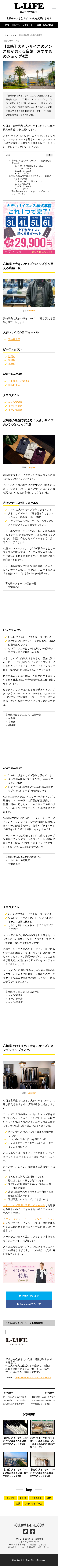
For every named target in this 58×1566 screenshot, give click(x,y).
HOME (18, 1539)
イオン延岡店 (15, 406)
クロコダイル (23, 173)
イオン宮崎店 (15, 402)
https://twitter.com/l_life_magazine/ (33, 1377)
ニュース (16, 25)
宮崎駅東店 (14, 385)
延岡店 (11, 356)
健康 (49, 1498)
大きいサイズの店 (33, 1503)
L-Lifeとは (28, 1539)
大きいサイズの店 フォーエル (30, 166)
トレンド (11, 1498)
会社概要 (39, 1539)
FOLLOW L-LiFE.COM (29, 1525)
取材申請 (31, 1547)
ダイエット (36, 1498)
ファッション (28, 25)
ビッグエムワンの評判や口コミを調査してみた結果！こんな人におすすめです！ (15, 1400)
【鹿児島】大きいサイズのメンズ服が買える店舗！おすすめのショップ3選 (43, 1400)
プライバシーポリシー (29, 1542)
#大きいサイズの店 (11, 41)
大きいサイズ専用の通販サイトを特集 (24, 1205)
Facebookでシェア (30, 1304)
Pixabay (31, 311)
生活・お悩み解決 (45, 25)
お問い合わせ (43, 1547)
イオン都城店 (15, 409)
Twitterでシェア (30, 1295)
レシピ (23, 1498)
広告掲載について (16, 1547)
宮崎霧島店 (14, 339)
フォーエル (12, 1219)
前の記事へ (8, 1392)
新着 (7, 25)
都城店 (11, 364)
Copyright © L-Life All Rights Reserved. (29, 1560)
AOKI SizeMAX (24, 171)
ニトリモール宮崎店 (19, 381)
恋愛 (18, 1503)
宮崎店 (11, 360)
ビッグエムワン (24, 168)
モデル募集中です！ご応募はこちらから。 (29, 1544)
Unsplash (32, 467)
